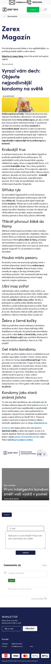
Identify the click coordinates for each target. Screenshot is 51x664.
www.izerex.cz (40, 423)
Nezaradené (12, 16)
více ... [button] (32, 646)
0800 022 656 (17, 644)
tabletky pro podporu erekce (20, 439)
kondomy (42, 405)
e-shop (33, 10)
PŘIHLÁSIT (30, 628)
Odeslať (26, 553)
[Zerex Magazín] (10, 9)
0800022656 (37, 2)
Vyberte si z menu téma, (13, 56)
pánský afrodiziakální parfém (27, 437)
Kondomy (6, 428)
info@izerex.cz (22, 2)
